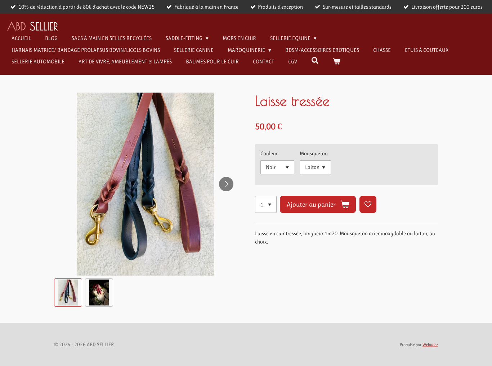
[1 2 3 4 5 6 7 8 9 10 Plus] (266, 204)
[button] (68, 292)
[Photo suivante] (226, 184)
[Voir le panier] (336, 62)
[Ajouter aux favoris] (367, 204)
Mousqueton (314, 153)
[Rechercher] (315, 61)
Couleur (269, 153)
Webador (430, 344)
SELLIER (32, 26)
